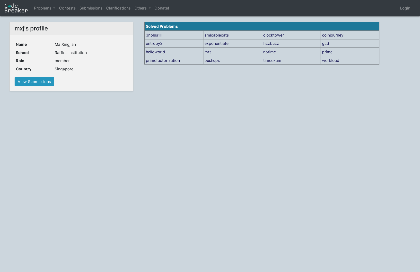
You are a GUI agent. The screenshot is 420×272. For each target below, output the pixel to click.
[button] (54, 8)
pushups (212, 60)
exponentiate (216, 43)
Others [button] (141, 8)
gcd (325, 43)
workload (330, 60)
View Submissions (34, 81)
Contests (67, 8)
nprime (269, 51)
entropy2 (154, 43)
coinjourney (332, 35)
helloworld (155, 51)
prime (327, 51)
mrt (207, 51)
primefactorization (163, 60)
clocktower (273, 35)
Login (405, 8)
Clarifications (118, 8)
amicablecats (216, 35)
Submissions (90, 8)
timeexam (272, 60)
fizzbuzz (271, 43)
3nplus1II (154, 35)
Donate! (162, 8)
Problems (42, 8)
